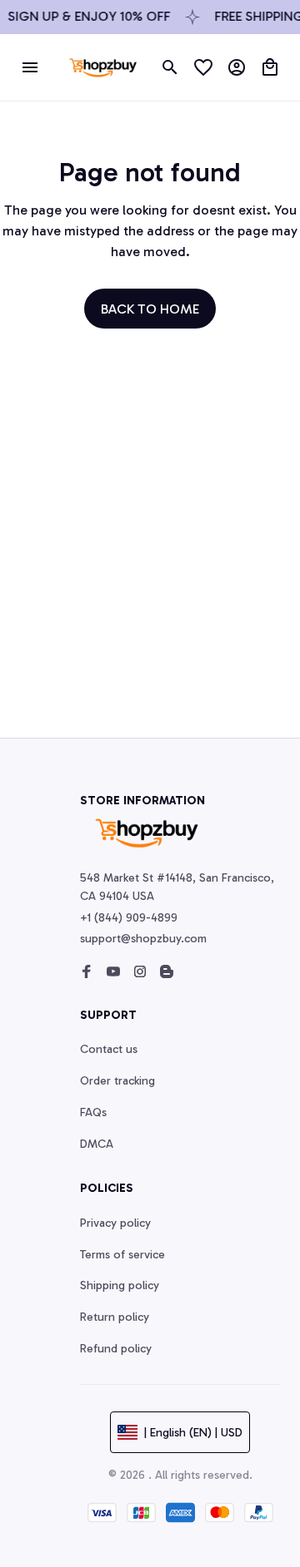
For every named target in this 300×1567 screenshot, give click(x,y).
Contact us (109, 1049)
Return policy (114, 1317)
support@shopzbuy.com (143, 939)
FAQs (93, 1112)
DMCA (96, 1144)
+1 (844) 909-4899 (129, 918)
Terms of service (122, 1255)
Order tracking (117, 1081)
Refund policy (116, 1349)
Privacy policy (115, 1223)
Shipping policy (119, 1285)
